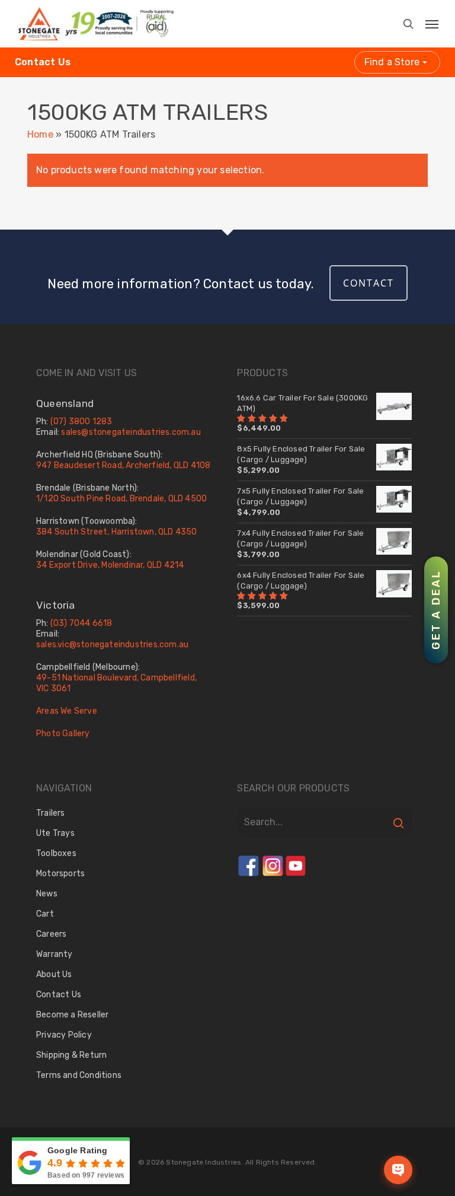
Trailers (50, 813)
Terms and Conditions (78, 1075)
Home (40, 134)
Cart (45, 914)
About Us (54, 974)
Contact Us (43, 62)
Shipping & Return (71, 1055)
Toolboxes (56, 853)
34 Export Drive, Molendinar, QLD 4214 (110, 565)
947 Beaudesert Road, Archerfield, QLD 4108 (123, 465)
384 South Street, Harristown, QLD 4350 (116, 532)
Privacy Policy (64, 1035)
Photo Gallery (63, 734)
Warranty (54, 954)
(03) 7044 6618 (81, 623)
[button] (423, 20)
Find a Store (391, 62)
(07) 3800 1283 (81, 421)
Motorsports (60, 874)
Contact (368, 283)
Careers (51, 934)
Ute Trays (55, 833)
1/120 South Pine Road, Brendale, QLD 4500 (121, 499)
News (46, 894)
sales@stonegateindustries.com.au (130, 432)
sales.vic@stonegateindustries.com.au (112, 645)
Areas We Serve (66, 711)
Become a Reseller (72, 1015)
